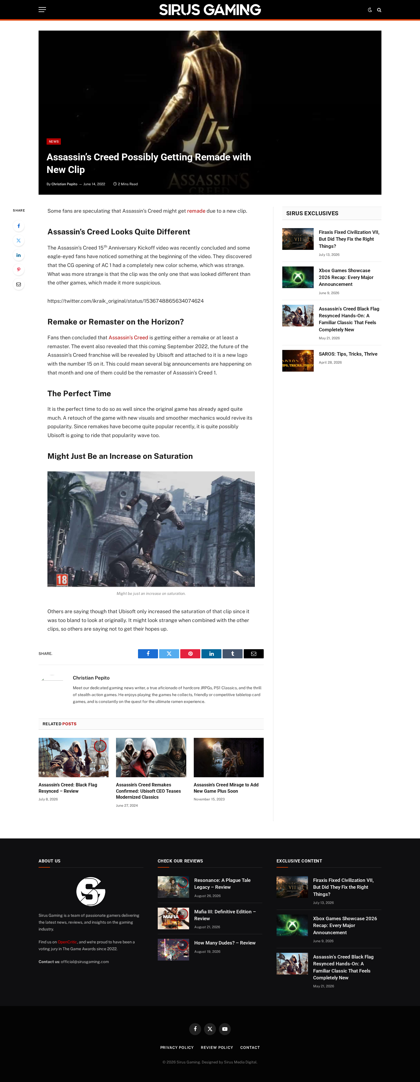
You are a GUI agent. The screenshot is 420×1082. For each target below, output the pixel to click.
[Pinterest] (18, 269)
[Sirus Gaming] (210, 10)
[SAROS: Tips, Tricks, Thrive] (298, 361)
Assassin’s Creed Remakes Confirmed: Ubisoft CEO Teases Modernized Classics (148, 791)
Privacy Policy (177, 1047)
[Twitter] (18, 240)
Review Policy (217, 1047)
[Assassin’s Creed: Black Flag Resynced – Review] (74, 757)
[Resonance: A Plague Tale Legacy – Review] (173, 887)
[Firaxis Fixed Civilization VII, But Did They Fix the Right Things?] (298, 239)
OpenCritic (67, 942)
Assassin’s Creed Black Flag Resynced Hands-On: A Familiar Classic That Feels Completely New (349, 319)
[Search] (378, 9)
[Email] (18, 284)
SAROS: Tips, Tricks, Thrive (348, 354)
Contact (250, 1047)
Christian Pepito (64, 184)
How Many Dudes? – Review (225, 943)
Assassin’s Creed (128, 337)
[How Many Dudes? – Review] (173, 950)
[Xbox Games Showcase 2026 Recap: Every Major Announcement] (298, 277)
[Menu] (42, 9)
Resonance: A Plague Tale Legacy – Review (222, 883)
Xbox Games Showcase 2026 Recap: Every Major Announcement (346, 277)
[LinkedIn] (18, 255)
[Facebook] (18, 226)
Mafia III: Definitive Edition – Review (225, 915)
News (54, 141)
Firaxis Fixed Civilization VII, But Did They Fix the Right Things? (349, 239)
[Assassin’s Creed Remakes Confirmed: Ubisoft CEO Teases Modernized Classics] (151, 757)
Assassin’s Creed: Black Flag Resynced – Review (68, 788)
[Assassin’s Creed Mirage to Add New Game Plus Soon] (229, 757)
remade (196, 211)
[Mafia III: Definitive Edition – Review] (173, 918)
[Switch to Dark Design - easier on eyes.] (370, 9)
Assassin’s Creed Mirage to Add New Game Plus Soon (226, 788)
